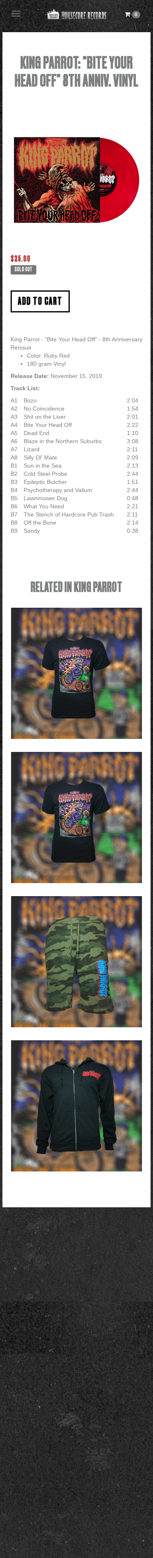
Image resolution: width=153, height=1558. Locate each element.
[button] (132, 14)
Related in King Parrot (76, 587)
